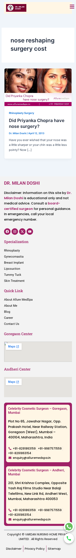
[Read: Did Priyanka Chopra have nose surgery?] (37, 87)
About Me (10, 305)
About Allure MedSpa (18, 299)
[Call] (69, 538)
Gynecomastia (14, 256)
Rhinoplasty (12, 250)
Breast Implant (14, 262)
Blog (7, 312)
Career (8, 318)
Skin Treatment (14, 281)
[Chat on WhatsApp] (69, 527)
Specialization (16, 241)
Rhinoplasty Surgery (21, 113)
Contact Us (11, 324)
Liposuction (12, 269)
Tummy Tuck (12, 275)
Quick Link (13, 290)
